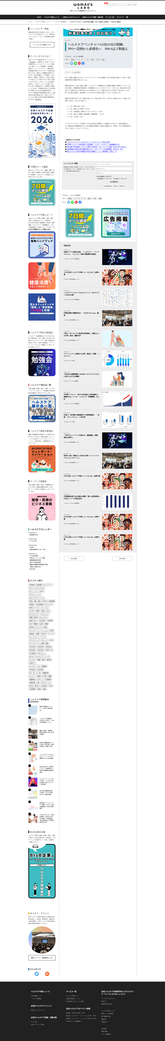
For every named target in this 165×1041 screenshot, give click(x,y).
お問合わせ (104, 1022)
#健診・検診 (40, 660)
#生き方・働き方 (34, 686)
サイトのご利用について (108, 1011)
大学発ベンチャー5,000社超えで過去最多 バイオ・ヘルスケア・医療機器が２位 (93, 144)
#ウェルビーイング (34, 594)
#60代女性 (32, 650)
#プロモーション (46, 682)
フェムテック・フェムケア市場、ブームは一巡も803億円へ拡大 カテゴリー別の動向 (47, 781)
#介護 (97, 59)
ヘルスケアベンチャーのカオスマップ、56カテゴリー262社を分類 (88, 142)
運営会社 (103, 1019)
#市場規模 (32, 689)
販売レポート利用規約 (107, 1013)
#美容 (44, 689)
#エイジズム (43, 617)
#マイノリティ (33, 591)
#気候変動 (52, 601)
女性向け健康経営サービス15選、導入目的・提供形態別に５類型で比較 (47, 744)
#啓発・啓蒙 (44, 643)
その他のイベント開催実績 (73, 1021)
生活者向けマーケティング (104, 178)
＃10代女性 (42, 620)
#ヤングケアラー (34, 614)
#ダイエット (41, 653)
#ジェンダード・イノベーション (38, 630)
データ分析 (72, 360)
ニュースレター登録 (125, 4)
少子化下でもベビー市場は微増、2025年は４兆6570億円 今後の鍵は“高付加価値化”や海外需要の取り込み (47, 818)
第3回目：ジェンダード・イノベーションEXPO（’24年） (81, 1018)
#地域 (39, 689)
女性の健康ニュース (74, 279)
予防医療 (49, 620)
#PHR (51, 640)
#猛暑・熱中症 (33, 617)
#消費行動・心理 (34, 682)
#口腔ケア (32, 663)
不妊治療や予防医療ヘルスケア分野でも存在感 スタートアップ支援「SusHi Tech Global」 (96, 147)
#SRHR (44, 601)
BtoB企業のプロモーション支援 (74, 1001)
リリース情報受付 (106, 1034)
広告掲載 (134, 4)
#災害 (40, 624)
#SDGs (42, 591)
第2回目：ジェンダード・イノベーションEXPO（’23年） (81, 1016)
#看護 (46, 624)
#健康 (102, 59)
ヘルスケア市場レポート (113, 4)
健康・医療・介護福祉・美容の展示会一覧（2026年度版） (47, 732)
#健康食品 (32, 679)
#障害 (37, 611)
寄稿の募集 (104, 1031)
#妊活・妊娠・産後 (34, 601)
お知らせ (103, 1001)
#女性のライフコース (35, 627)
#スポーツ (40, 679)
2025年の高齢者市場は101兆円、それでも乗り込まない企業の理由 (46, 792)
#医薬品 (73, 59)
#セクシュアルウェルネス (36, 588)
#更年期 (49, 660)
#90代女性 (48, 647)
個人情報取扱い (114, 181)
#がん (48, 611)
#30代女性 (40, 669)
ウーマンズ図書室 (73, 381)
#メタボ (31, 611)
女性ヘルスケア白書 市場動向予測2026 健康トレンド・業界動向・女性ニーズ (91, 151)
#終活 (51, 630)
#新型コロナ (32, 620)
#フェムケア (48, 604)
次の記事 (122, 558)
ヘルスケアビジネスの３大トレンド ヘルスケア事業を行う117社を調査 (47, 756)
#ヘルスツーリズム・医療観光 (38, 666)
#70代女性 (32, 647)
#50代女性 (40, 650)
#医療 (92, 59)
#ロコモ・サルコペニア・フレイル (39, 656)
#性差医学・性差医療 (35, 585)
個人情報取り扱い (106, 1016)
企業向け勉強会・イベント (73, 998)
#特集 (37, 633)
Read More (38, 99)
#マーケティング (34, 643)
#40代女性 (32, 669)
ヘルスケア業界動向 (78, 56)
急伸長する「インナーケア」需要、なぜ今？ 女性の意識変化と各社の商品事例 (47, 805)
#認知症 (31, 604)
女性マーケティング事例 (37, 1024)
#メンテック (44, 614)
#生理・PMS (49, 650)
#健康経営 (45, 673)
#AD (30, 624)
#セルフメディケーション (36, 598)
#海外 (45, 627)
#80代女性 (40, 647)
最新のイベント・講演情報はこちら (42, 958)
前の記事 (74, 558)
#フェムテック (48, 585)
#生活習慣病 (39, 604)
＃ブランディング (34, 640)
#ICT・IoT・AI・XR (82, 59)
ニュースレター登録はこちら (42, 45)
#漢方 (43, 611)
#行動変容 (48, 679)
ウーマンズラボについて (108, 998)
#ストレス (45, 640)
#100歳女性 (32, 653)
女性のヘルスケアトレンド (38, 1010)
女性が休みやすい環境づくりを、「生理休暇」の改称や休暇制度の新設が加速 (47, 769)
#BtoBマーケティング (47, 633)
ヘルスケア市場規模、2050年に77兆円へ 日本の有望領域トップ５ (47, 720)
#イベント (32, 676)
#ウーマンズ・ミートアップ (37, 637)
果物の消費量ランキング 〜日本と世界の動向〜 (46, 708)
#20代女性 (44, 686)
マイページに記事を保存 (73, 72)
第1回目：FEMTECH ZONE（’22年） (76, 1013)
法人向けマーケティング (120, 178)
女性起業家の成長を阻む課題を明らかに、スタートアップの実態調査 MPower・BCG (94, 149)
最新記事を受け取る (106, 1004)
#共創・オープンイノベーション (38, 607)
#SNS (50, 686)
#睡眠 (35, 624)
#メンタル (32, 660)
